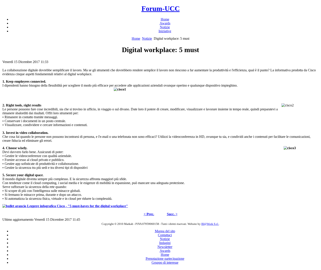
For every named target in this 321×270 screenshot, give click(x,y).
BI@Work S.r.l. (210, 224)
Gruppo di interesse (165, 262)
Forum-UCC (161, 8)
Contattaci (165, 235)
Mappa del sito (165, 231)
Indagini (165, 243)
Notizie (147, 38)
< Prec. (149, 214)
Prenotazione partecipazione (165, 258)
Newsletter (164, 247)
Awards (165, 251)
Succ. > (172, 214)
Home (136, 38)
